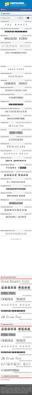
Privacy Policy (23, 385)
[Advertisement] (16, 61)
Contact (29, 385)
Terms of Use (16, 385)
